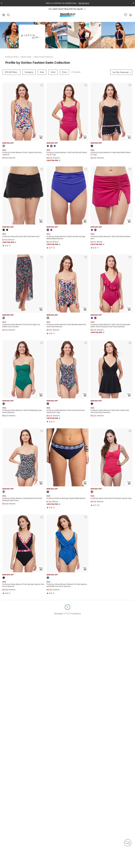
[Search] (8, 15)
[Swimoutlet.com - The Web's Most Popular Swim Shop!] (67, 15)
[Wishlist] (125, 15)
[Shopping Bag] (130, 15)
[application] (127, 842)
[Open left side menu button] (3, 15)
